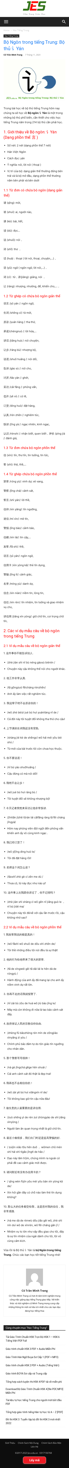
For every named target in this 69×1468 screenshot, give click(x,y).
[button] (64, 22)
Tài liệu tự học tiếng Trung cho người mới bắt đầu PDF (34, 1402)
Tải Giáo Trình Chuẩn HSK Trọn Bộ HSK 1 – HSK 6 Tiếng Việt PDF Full (33, 1339)
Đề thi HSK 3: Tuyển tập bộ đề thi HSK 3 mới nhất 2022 (33, 1421)
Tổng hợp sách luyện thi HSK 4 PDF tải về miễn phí (34, 1381)
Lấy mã (34, 1460)
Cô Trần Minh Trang (13, 54)
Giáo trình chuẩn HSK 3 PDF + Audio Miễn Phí (30, 1348)
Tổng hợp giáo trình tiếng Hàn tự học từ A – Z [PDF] (34, 1412)
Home (7, 30)
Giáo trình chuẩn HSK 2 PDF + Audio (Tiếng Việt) (32, 1365)
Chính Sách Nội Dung (28, 1442)
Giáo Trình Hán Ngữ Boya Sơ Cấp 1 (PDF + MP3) (32, 1357)
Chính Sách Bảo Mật (51, 1442)
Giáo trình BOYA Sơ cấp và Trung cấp (26, 1373)
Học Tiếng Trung (21, 30)
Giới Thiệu (10, 1442)
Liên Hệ (34, 1446)
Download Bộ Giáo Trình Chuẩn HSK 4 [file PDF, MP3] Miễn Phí (34, 1391)
